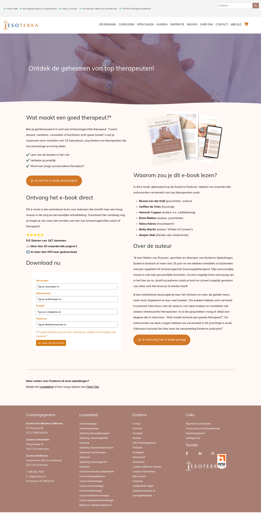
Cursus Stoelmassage (90, 490)
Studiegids (138, 452)
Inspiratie (177, 24)
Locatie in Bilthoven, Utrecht (147, 466)
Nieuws (192, 24)
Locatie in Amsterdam (144, 471)
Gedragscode (193, 438)
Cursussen (126, 24)
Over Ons (206, 24)
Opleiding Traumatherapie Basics (96, 447)
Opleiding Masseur (89, 428)
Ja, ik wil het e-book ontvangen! (54, 180)
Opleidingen (107, 24)
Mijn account (139, 476)
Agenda (162, 24)
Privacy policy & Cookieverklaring (203, 428)
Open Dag (93, 386)
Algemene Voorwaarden (198, 423)
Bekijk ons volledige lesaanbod (95, 505)
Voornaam (42, 280)
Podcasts (137, 447)
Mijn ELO (236, 24)
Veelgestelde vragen (143, 486)
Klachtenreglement (195, 433)
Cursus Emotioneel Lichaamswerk (96, 471)
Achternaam (43, 293)
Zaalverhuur (139, 462)
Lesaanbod (46, 386)
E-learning (138, 481)
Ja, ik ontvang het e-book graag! (162, 339)
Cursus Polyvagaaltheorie (92, 476)
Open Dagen (145, 24)
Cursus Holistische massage (94, 495)
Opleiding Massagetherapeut (94, 433)
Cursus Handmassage (90, 481)
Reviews (137, 438)
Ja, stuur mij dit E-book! (51, 342)
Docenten (138, 433)
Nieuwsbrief (139, 457)
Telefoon (41, 318)
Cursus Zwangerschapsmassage (96, 500)
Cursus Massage (88, 423)
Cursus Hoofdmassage (91, 486)
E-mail (40, 305)
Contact (222, 24)
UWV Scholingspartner (144, 442)
